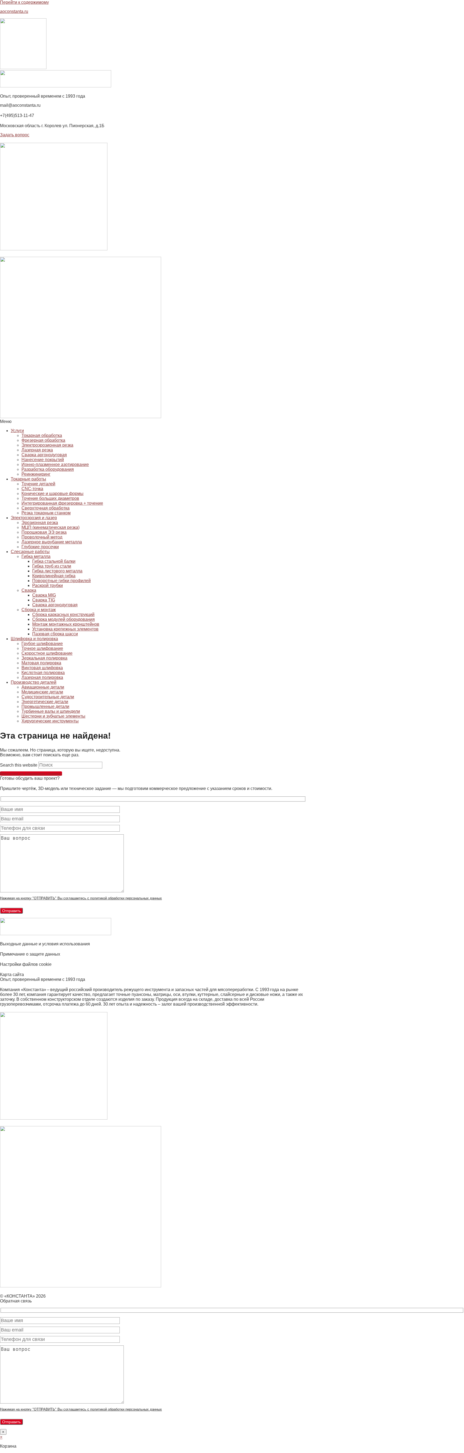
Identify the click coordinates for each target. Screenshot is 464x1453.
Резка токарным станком (46, 513)
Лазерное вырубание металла (51, 542)
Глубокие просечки (40, 546)
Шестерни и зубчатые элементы (53, 716)
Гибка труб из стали (51, 566)
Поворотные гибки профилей (61, 580)
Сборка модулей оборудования (63, 619)
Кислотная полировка (43, 672)
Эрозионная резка (39, 522)
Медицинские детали (42, 692)
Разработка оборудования (47, 469)
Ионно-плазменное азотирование (55, 464)
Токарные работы (28, 479)
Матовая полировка (41, 663)
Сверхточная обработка (45, 508)
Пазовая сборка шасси (55, 634)
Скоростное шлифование (47, 653)
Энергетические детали (44, 701)
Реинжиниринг (35, 474)
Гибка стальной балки (53, 561)
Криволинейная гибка (53, 576)
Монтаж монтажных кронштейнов (65, 624)
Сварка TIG (43, 600)
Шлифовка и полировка (34, 638)
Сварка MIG (44, 595)
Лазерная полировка (42, 677)
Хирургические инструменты (50, 721)
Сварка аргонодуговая (44, 455)
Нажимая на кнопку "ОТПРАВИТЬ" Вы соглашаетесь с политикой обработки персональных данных (81, 898)
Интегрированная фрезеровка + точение (62, 503)
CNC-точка (32, 488)
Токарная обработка (41, 435)
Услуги (17, 430)
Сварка (28, 590)
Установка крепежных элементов (65, 629)
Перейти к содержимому (24, 2)
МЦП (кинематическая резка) (50, 527)
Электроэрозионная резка (47, 445)
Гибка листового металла (57, 571)
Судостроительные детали (47, 697)
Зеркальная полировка (44, 658)
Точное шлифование (42, 648)
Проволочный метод (41, 537)
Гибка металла (35, 556)
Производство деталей (33, 682)
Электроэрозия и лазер (34, 517)
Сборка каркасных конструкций (63, 614)
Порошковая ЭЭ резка (44, 532)
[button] (153, 421)
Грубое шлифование (42, 643)
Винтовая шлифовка (42, 667)
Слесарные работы (30, 551)
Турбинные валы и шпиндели (50, 711)
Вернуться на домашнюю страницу (31, 773)
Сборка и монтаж (38, 609)
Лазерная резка (37, 450)
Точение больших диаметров (50, 498)
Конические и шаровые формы (52, 493)
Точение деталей (38, 484)
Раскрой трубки (47, 585)
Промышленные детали (45, 706)
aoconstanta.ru (14, 11)
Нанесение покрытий (42, 459)
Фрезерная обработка (43, 440)
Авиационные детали (42, 687)
